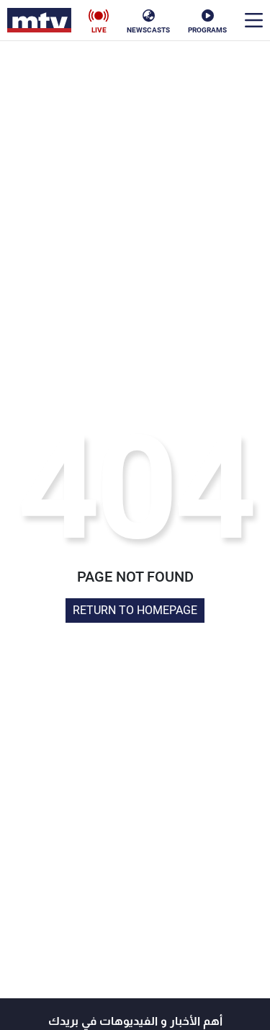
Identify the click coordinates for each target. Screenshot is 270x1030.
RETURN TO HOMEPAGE (135, 610)
